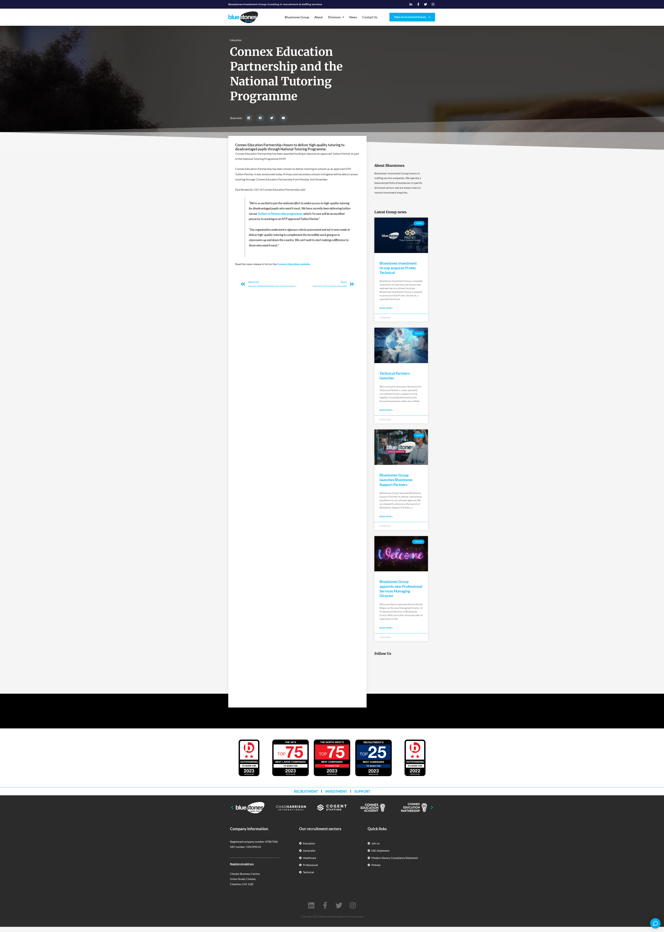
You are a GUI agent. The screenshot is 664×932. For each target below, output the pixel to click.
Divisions (334, 17)
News (353, 17)
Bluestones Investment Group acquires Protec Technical (398, 268)
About (318, 17)
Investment (336, 791)
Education (235, 40)
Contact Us (369, 17)
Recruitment (306, 791)
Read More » (386, 308)
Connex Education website (293, 264)
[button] (248, 118)
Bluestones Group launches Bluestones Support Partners (396, 480)
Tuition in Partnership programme (280, 214)
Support (362, 791)
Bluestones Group (297, 17)
